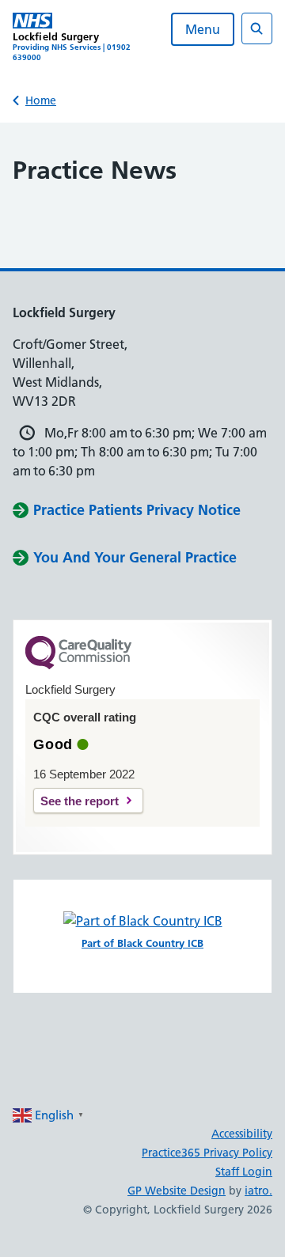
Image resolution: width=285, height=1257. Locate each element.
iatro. (258, 1190)
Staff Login (243, 1171)
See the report (79, 801)
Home (40, 100)
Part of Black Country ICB (142, 943)
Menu (202, 29)
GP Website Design (176, 1190)
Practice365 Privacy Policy (207, 1152)
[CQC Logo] (78, 665)
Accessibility (241, 1133)
